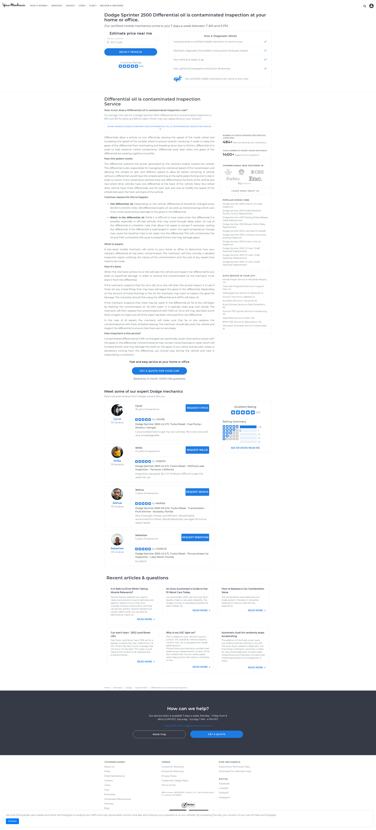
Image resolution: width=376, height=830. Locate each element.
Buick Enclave (230, 304)
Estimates (109, 794)
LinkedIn (224, 788)
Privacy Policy (169, 776)
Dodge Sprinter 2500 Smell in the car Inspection (242, 243)
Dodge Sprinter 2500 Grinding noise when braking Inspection (244, 236)
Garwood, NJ (250, 300)
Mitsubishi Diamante (233, 325)
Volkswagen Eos (231, 293)
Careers (108, 780)
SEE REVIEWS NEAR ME (245, 447)
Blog (106, 808)
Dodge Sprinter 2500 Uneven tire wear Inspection (242, 205)
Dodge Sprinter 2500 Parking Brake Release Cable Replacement (245, 219)
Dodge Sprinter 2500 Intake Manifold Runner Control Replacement (242, 212)
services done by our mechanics (249, 142)
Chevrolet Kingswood (234, 286)
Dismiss (12, 821)
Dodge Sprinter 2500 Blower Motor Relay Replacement (244, 225)
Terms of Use (169, 785)
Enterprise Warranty (173, 771)
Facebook (224, 783)
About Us (109, 766)
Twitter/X (224, 792)
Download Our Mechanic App (235, 771)
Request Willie (197, 450)
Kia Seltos (228, 300)
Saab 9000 (228, 318)
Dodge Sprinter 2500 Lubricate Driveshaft (244, 231)
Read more (145, 619)
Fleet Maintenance (114, 776)
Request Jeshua (197, 491)
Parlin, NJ (249, 318)
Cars (106, 789)
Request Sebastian (195, 537)
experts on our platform (247, 155)
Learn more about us (245, 191)
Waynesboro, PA (253, 322)
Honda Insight (230, 279)
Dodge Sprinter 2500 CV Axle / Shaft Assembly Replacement (241, 250)
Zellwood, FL (256, 293)
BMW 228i (228, 322)
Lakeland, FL (249, 297)
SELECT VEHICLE (130, 52)
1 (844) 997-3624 (173, 725)
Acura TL (227, 297)
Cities (107, 785)
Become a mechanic (112, 5)
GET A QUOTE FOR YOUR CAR (159, 371)
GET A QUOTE (216, 734)
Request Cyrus (197, 407)
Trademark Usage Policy (175, 780)
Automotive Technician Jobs (234, 766)
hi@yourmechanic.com (198, 725)
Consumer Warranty (173, 766)
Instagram (224, 797)
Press (107, 771)
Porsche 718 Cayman (233, 311)
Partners (109, 803)
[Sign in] (371, 6)
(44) (141, 66)
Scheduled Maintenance (117, 799)
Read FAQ (159, 734)
